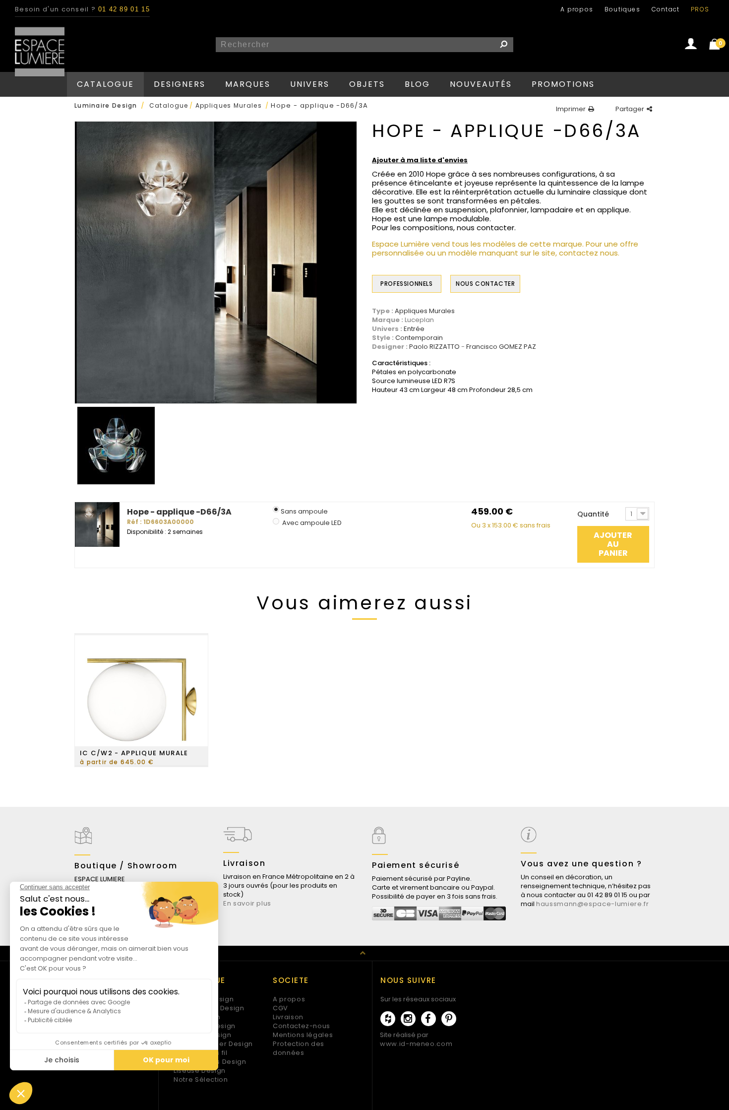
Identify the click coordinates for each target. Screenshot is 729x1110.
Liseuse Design (200, 1070)
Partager (629, 109)
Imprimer (571, 109)
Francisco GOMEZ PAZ (501, 346)
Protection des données (298, 1048)
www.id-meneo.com (416, 1043)
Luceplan (419, 320)
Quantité (593, 514)
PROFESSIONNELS (406, 283)
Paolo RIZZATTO (434, 346)
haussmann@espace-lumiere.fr (592, 904)
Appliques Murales (425, 311)
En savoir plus (247, 903)
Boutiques (622, 9)
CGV (280, 1008)
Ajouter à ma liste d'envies (420, 160)
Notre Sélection (201, 1079)
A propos (576, 9)
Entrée (414, 329)
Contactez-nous (301, 1026)
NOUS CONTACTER (485, 283)
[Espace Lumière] (39, 52)
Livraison (288, 1017)
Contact (665, 9)
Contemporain (419, 337)
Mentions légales (303, 1035)
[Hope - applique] (116, 445)
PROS (700, 9)
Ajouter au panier (613, 544)
